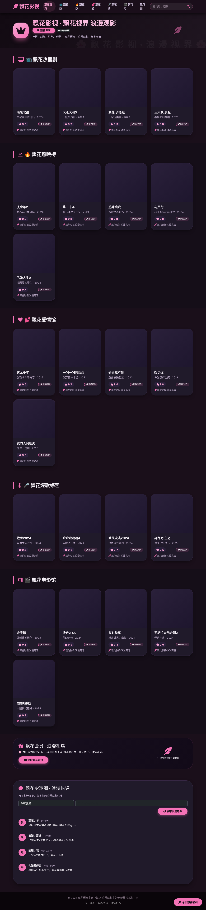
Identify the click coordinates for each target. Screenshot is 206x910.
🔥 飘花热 (79, 6)
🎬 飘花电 (128, 6)
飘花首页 (48, 6)
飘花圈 (142, 6)
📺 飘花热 (63, 6)
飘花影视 (28, 6)
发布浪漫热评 (174, 811)
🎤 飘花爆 (112, 6)
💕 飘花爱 (96, 6)
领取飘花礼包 (35, 760)
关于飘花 (90, 903)
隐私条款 (103, 903)
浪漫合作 (116, 903)
